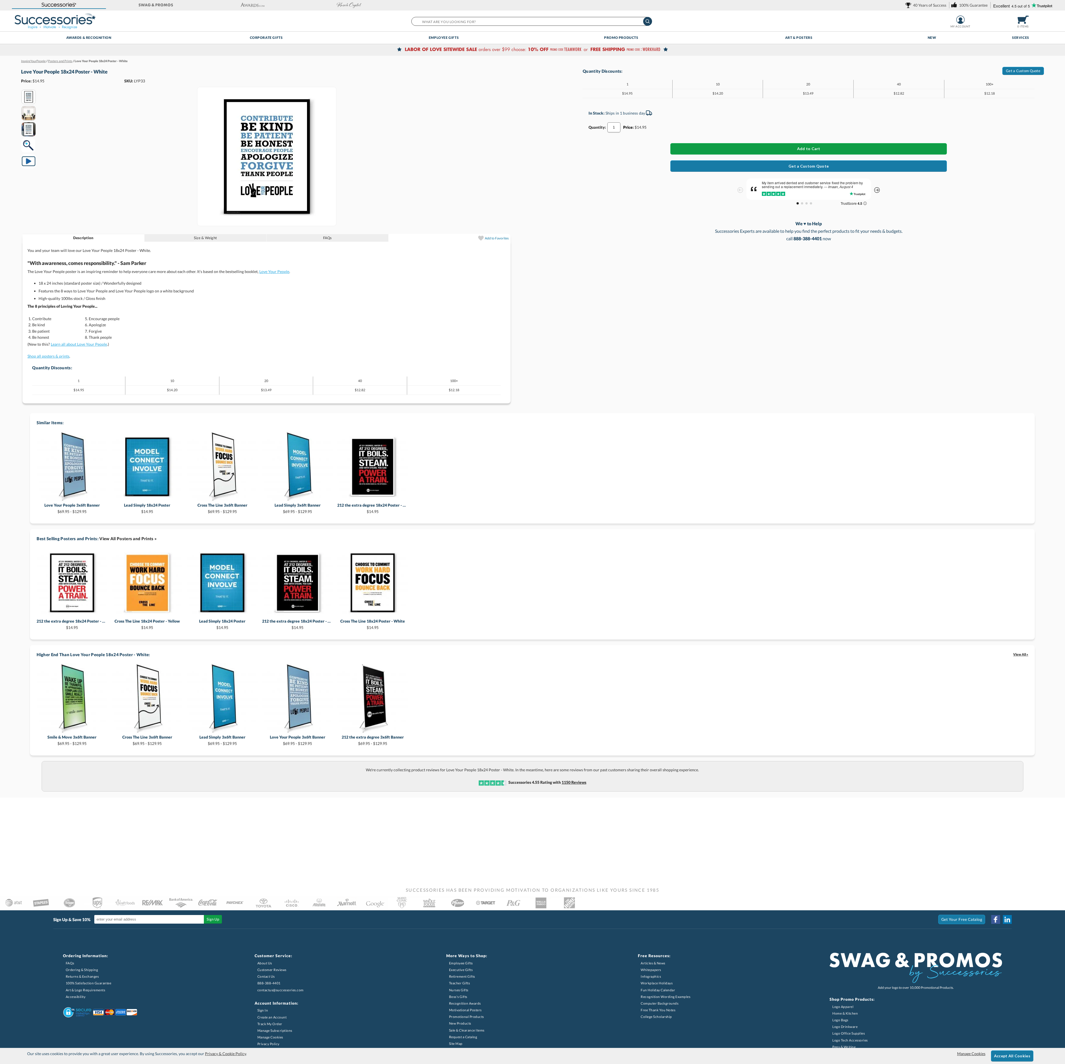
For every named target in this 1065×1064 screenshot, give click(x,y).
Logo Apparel (842, 1007)
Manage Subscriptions (274, 1030)
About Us (264, 963)
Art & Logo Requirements (85, 990)
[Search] (647, 21)
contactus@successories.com (280, 990)
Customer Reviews (271, 970)
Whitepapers (651, 970)
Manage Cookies (270, 1037)
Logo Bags (840, 1020)
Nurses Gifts (458, 990)
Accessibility (76, 997)
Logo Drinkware (845, 1027)
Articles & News (653, 963)
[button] (59, 5)
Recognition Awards (465, 1003)
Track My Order (269, 1024)
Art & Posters (799, 38)
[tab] (83, 238)
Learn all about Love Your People (79, 344)
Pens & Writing (844, 1047)
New (932, 38)
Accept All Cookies (1012, 1055)
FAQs (327, 238)
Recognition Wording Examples (665, 997)
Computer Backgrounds (659, 1003)
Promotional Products (466, 1017)
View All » (1020, 654)
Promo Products (621, 38)
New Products (460, 1023)
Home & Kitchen (845, 1013)
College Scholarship (656, 1017)
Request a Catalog (463, 1037)
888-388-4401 (269, 983)
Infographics (651, 976)
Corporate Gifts (266, 38)
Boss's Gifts (458, 997)
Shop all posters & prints (48, 356)
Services (1020, 38)
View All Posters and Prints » (128, 538)
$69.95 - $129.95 (72, 508)
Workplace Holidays (657, 983)
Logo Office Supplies (848, 1033)
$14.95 (147, 508)
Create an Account (272, 1017)
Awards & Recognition (88, 38)
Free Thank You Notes (658, 1010)
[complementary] (532, 50)
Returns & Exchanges (82, 976)
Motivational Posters (465, 1010)
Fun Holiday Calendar (658, 990)
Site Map (456, 1044)
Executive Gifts (461, 970)
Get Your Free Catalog (961, 919)
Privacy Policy (268, 1044)
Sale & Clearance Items (467, 1030)
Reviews (574, 782)
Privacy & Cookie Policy (225, 1053)
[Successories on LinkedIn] (1007, 919)
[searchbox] (531, 21)
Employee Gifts (444, 38)
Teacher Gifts (459, 983)
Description (83, 238)
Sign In (262, 1010)
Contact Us (266, 976)
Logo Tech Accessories (850, 1040)
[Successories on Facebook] (995, 919)
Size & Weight (205, 238)
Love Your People (274, 271)
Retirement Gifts (462, 976)
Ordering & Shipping (82, 970)
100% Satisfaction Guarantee (88, 983)
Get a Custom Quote (1023, 71)
